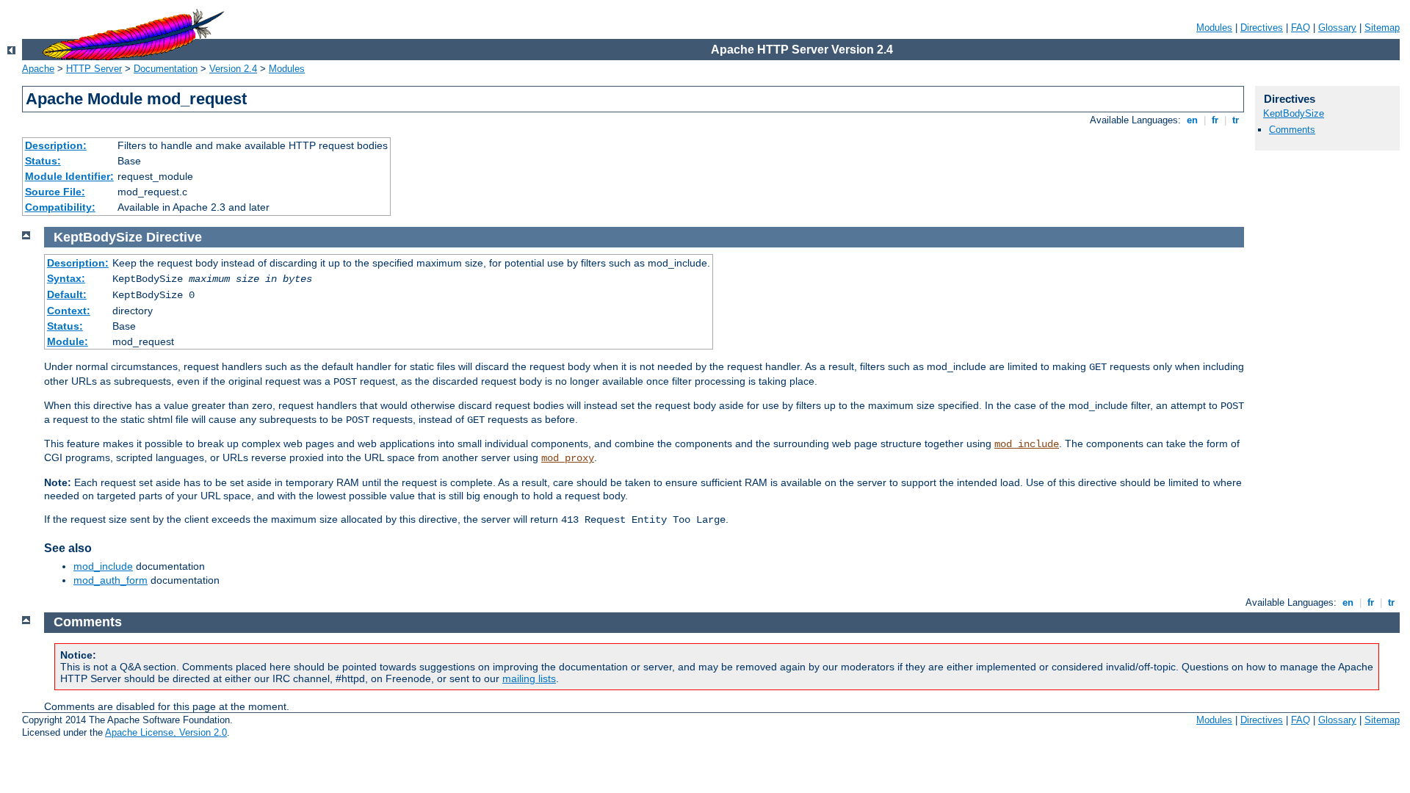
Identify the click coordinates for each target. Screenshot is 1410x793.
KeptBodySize (1293, 113)
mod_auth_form (110, 580)
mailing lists (529, 678)
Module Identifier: (69, 176)
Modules (1214, 27)
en (1192, 120)
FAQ (1300, 27)
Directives (1261, 27)
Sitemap (1382, 27)
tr (1235, 120)
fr (1215, 120)
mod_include (1026, 444)
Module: (67, 341)
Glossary (1337, 27)
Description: (56, 145)
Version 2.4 (233, 68)
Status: (43, 161)
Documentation (166, 68)
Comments (1292, 129)
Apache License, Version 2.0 (166, 732)
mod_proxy (567, 458)
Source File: (55, 192)
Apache (38, 68)
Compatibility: (60, 207)
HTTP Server (94, 68)
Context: (68, 310)
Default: (67, 294)
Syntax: (66, 278)
